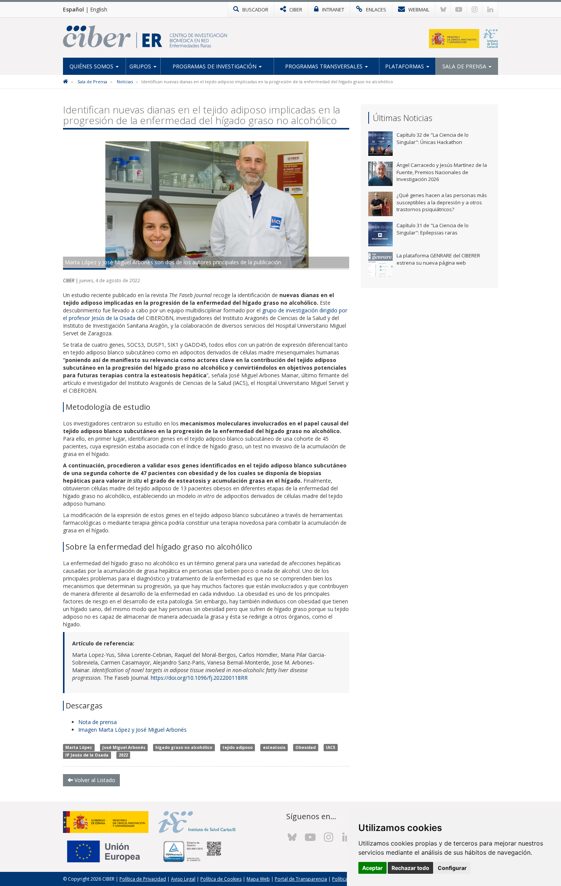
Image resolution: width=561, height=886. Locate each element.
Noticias (125, 81)
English (98, 9)
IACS (330, 747)
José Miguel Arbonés (123, 747)
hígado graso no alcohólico (183, 747)
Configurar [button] (452, 868)
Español (73, 9)
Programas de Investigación (215, 66)
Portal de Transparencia (301, 879)
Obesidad (305, 747)
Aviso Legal (183, 879)
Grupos (141, 66)
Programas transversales (324, 66)
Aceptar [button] (372, 868)
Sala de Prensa (465, 66)
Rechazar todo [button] (410, 868)
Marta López (78, 747)
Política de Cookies (221, 879)
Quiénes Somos (92, 66)
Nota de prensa (98, 722)
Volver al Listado (94, 780)
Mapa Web (258, 879)
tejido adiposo (237, 747)
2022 (123, 755)
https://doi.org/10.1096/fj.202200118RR (199, 677)
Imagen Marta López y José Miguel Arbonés (132, 729)
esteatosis (274, 747)
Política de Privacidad (142, 879)
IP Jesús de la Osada (86, 755)
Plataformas (405, 66)
